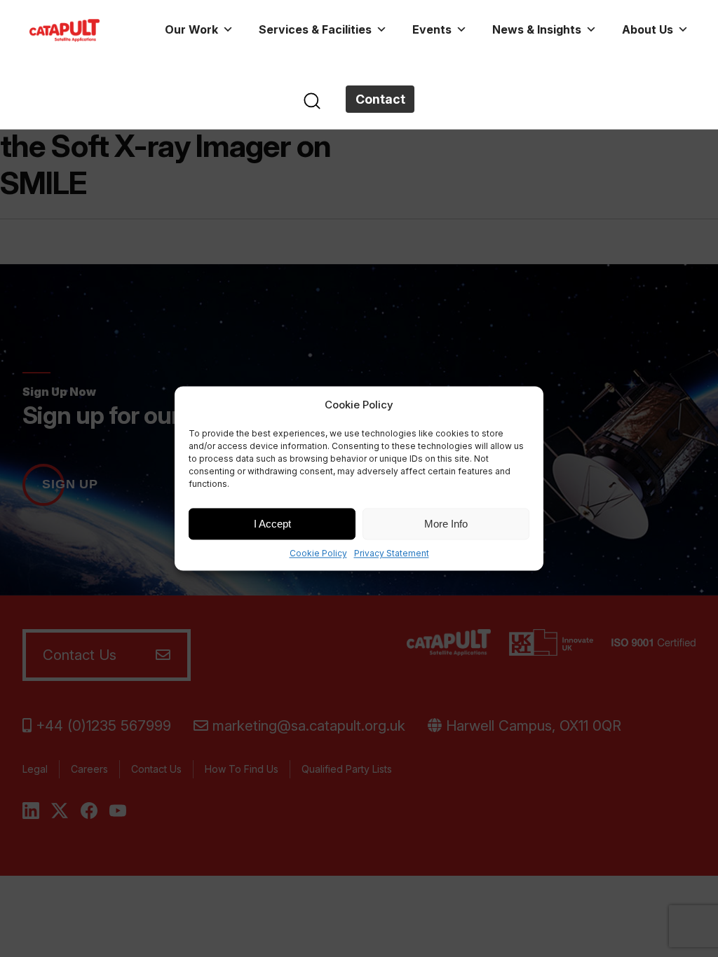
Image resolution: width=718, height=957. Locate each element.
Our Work (191, 29)
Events (432, 29)
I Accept (272, 524)
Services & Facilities (315, 29)
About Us (647, 29)
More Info (446, 524)
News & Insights (536, 29)
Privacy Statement (391, 553)
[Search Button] (312, 99)
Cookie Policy (318, 553)
